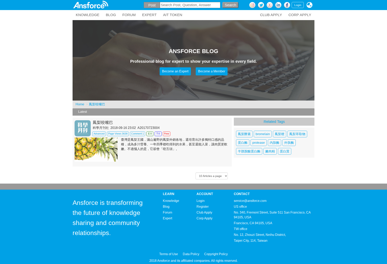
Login (297, 5)
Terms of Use (168, 254)
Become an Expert (175, 71)
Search (230, 5)
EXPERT (149, 15)
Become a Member (211, 71)
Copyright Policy (216, 254)
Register (203, 206)
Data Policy (191, 254)
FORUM (129, 15)
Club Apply (204, 212)
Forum (167, 212)
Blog (166, 206)
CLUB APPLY (271, 15)
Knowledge (171, 200)
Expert (167, 218)
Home (80, 104)
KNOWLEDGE (87, 15)
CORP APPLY (299, 15)
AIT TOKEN (172, 15)
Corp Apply (204, 218)
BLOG (111, 15)
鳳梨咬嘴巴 (97, 104)
